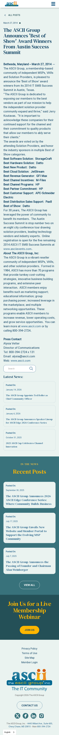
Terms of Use (29, 653)
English (7, 732)
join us (29, 629)
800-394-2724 (43, 726)
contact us (29, 705)
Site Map (30, 657)
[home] (10, 3)
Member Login (29, 662)
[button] (53, 4)
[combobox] (9, 732)
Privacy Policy (29, 648)
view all (29, 584)
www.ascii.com (31, 326)
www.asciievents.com (17, 249)
